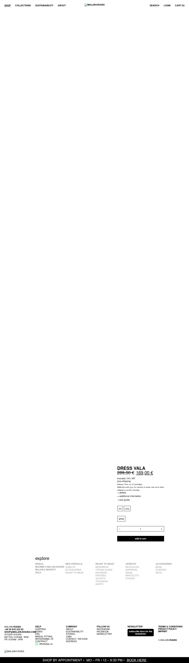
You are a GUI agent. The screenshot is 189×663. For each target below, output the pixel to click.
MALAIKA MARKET (45, 569)
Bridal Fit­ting (43, 636)
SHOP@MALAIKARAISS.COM (20, 631)
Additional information (130, 496)
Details (122, 492)
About (62, 5)
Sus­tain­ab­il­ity (44, 5)
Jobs (69, 636)
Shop (7, 5)
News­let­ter (104, 633)
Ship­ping (40, 629)
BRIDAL (39, 563)
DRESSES (100, 575)
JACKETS (100, 578)
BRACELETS (132, 575)
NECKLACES (132, 566)
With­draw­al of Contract (44, 640)
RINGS (129, 572)
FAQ (37, 633)
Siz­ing (38, 631)
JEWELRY (70, 566)
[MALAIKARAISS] (95, 5)
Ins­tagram (103, 629)
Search (154, 5)
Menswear (102, 566)
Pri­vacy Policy (167, 629)
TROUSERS (101, 581)
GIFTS (159, 572)
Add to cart (140, 538)
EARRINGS (131, 569)
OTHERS (130, 578)
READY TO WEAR (74, 572)
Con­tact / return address (76, 640)
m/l (120, 508)
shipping (126, 481)
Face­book (103, 631)
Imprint (162, 631)
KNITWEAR (101, 572)
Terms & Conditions (170, 626)
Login (167, 5)
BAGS (159, 566)
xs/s (127, 508)
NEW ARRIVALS (73, 563)
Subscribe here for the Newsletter (140, 632)
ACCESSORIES (73, 569)
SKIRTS (99, 584)
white (121, 518)
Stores (70, 633)
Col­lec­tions (23, 5)
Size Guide (124, 499)
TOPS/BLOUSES (103, 569)
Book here (137, 659)
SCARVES (161, 569)
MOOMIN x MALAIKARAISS (49, 566)
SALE (38, 572)
